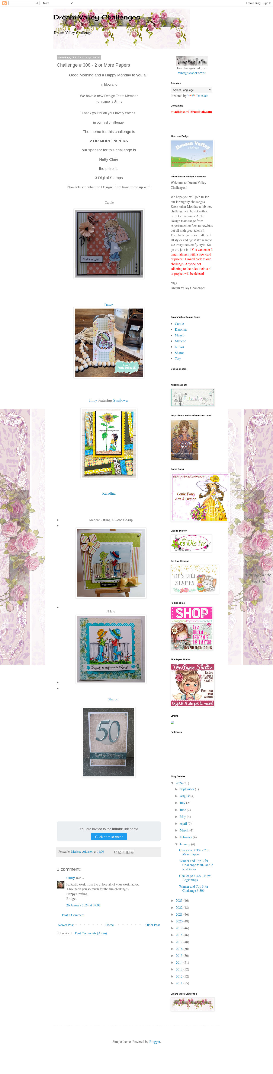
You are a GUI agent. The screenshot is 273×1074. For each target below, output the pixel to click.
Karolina (109, 493)
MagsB (180, 335)
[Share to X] (124, 852)
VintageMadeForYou (192, 72)
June (183, 809)
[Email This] (116, 852)
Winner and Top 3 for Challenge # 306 (193, 888)
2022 (179, 907)
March (184, 830)
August (185, 795)
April (184, 823)
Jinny (93, 400)
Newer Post (66, 924)
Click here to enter (109, 836)
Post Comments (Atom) (91, 933)
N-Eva (110, 611)
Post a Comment (73, 915)
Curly (70, 877)
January (185, 844)
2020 (179, 921)
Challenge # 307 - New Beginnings (195, 877)
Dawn (108, 304)
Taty (178, 358)
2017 (179, 942)
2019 (179, 928)
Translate (202, 95)
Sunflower (121, 400)
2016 (179, 948)
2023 (179, 900)
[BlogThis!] (120, 852)
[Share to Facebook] (128, 852)
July (183, 802)
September (187, 789)
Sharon (112, 698)
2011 (179, 983)
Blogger (154, 1041)
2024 (179, 783)
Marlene (94, 519)
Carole (109, 202)
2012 (179, 976)
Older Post (152, 924)
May (183, 816)
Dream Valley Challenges (96, 17)
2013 (179, 969)
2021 (179, 914)
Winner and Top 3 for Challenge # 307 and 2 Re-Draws (196, 864)
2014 (179, 962)
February (186, 837)
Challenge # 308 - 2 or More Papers (194, 852)
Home (109, 924)
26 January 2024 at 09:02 (83, 905)
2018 (179, 934)
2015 (179, 955)
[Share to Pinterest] (132, 852)
